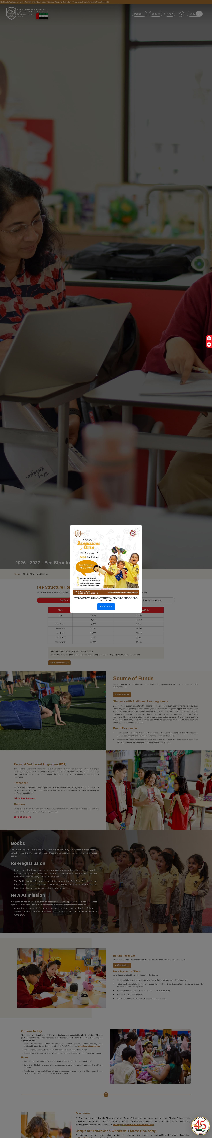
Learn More (106, 606)
